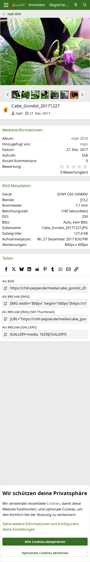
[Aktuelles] (75, 5)
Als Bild (8, 281)
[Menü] (6, 5)
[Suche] (84, 5)
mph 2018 (79, 138)
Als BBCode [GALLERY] (19, 327)
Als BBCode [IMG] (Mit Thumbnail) (28, 312)
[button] (7, 95)
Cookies (53, 503)
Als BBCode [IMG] (15, 296)
